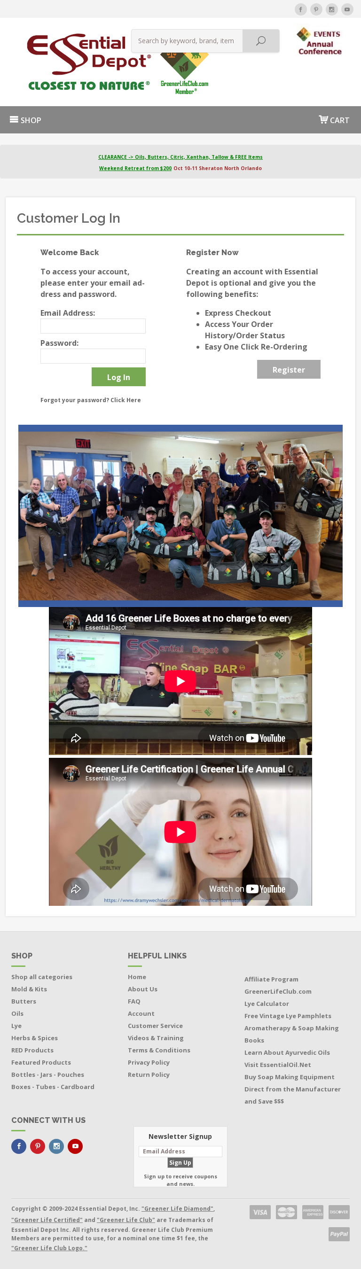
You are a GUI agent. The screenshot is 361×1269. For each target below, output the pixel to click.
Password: (59, 343)
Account (141, 1013)
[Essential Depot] (58, 62)
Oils (17, 1013)
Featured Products (41, 1062)
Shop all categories (41, 977)
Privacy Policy (149, 1062)
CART (339, 120)
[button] (320, 38)
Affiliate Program (271, 979)
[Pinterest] (316, 9)
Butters (23, 1001)
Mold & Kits (29, 989)
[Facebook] (301, 9)
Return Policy (149, 1074)
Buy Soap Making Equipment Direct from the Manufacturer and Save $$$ (292, 1089)
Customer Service (155, 1025)
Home (137, 977)
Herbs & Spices (34, 1038)
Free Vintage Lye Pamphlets (287, 1016)
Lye (16, 1025)
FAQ (134, 1001)
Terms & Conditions (159, 1050)
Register (289, 370)
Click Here (125, 400)
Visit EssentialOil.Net (277, 1064)
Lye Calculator (266, 1003)
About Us (142, 989)
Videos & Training (156, 1038)
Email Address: (67, 313)
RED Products (32, 1050)
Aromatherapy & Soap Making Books (291, 1034)
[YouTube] (347, 9)
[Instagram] (332, 9)
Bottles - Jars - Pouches (47, 1074)
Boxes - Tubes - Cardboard (52, 1086)
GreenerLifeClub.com (278, 991)
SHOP (30, 120)
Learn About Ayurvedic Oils (287, 1052)
